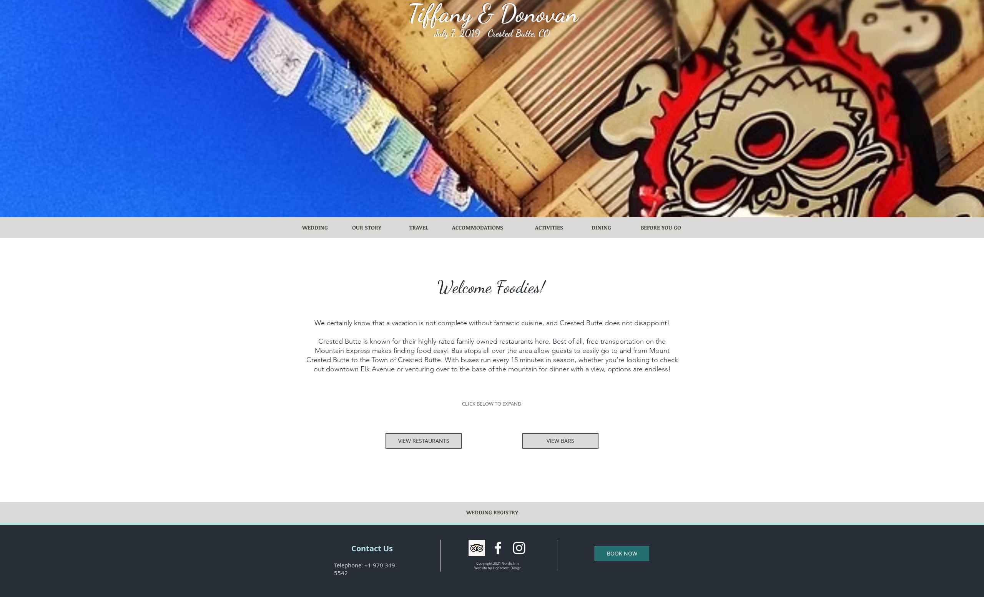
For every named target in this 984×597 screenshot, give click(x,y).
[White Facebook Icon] (498, 548)
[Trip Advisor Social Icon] (477, 548)
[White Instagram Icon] (519, 548)
